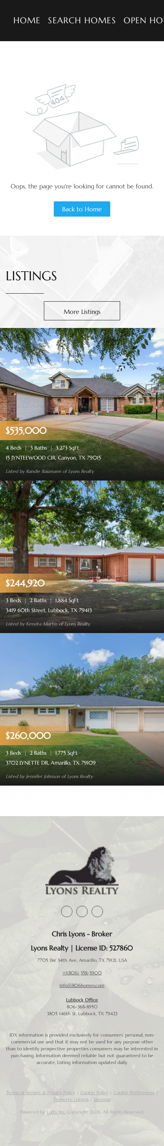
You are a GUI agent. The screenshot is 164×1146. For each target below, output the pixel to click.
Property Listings (71, 1099)
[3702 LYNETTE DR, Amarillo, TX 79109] (82, 709)
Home (26, 20)
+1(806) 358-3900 (82, 973)
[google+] (97, 911)
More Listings (82, 311)
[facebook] (66, 911)
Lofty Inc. (56, 1112)
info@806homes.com (82, 985)
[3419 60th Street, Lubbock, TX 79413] (82, 556)
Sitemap (102, 1099)
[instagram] (82, 911)
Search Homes (82, 20)
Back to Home (82, 209)
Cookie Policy (94, 1092)
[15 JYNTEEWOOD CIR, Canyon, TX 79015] (82, 404)
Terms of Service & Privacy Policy (40, 1092)
